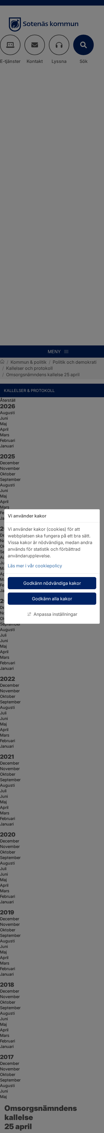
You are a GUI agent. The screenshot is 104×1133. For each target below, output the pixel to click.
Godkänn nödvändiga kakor (52, 583)
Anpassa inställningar (55, 614)
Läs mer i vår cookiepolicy (35, 565)
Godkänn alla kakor (52, 598)
